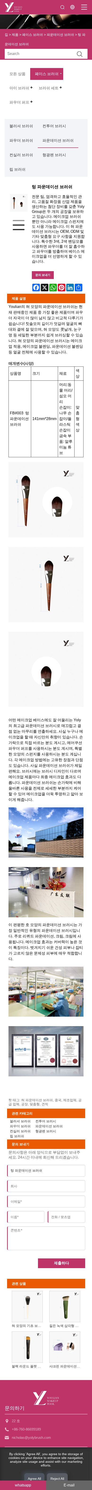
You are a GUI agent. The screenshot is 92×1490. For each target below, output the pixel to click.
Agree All (34, 1479)
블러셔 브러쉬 (21, 126)
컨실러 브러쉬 (21, 155)
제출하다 (61, 1263)
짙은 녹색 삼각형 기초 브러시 (65, 1326)
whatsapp (23, 1485)
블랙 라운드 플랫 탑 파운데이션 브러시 (28, 1366)
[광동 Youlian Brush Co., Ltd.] (13, 7)
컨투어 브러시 (54, 126)
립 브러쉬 (17, 169)
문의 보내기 (42, 275)
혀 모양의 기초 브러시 (28, 1326)
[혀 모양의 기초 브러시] (27, 1305)
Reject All (57, 1479)
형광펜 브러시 (54, 155)
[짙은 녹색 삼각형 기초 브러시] (64, 1305)
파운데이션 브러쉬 (60, 35)
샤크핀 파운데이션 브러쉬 (65, 1366)
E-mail (69, 1485)
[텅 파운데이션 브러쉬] (19, 203)
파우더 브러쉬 (21, 140)
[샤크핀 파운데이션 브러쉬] (64, 1346)
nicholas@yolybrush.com (31, 1437)
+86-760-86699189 (26, 1429)
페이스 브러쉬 (32, 35)
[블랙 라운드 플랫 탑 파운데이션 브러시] (27, 1346)
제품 (15, 35)
